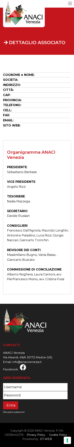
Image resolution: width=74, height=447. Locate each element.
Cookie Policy (58, 435)
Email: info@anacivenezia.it (22, 362)
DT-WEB (45, 439)
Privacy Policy (36, 435)
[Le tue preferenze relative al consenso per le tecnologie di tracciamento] (67, 440)
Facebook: (11, 369)
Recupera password (13, 411)
